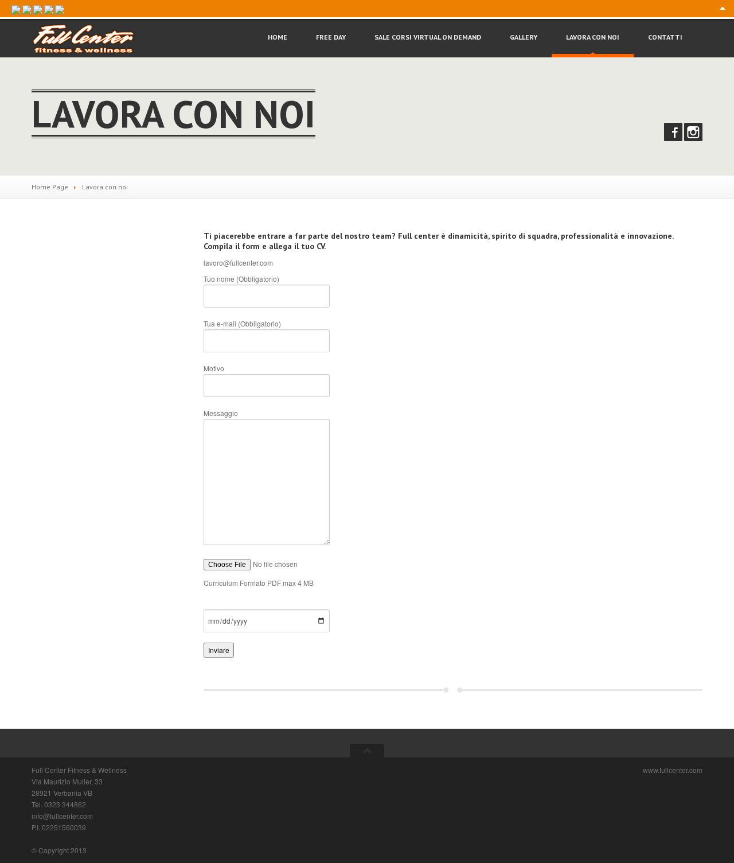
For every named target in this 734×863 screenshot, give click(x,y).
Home (277, 37)
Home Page (50, 186)
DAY (331, 37)
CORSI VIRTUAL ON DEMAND (427, 37)
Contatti (665, 37)
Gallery (523, 37)
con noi (592, 37)
